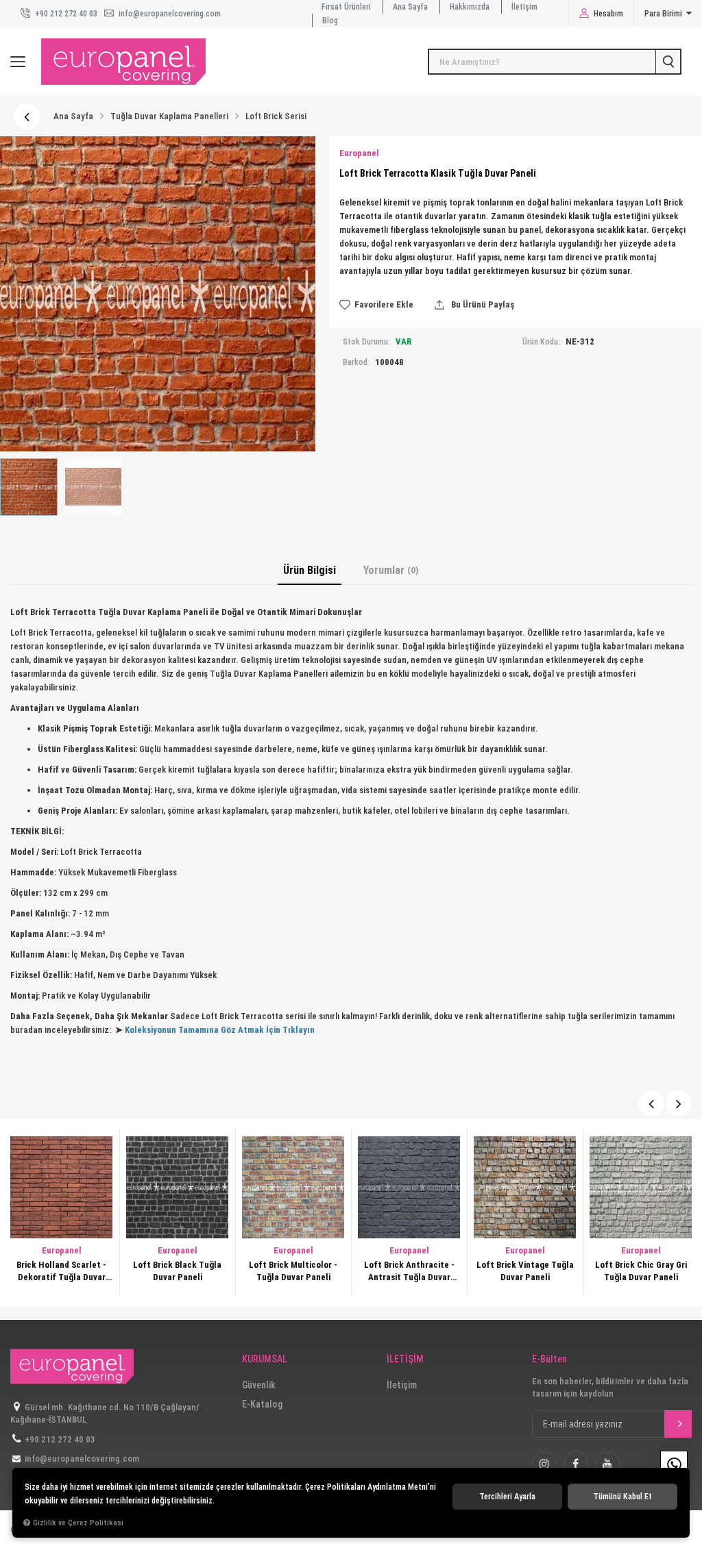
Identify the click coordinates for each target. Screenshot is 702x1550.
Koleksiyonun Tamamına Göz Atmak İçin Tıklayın (220, 1030)
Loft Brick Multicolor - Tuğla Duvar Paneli (177, 1271)
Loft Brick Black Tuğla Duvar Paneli (61, 1271)
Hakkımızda (469, 7)
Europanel (62, 1250)
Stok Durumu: (366, 342)
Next (679, 1103)
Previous (651, 1103)
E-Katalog (262, 1404)
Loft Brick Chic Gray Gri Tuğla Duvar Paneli (525, 1271)
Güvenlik (259, 1384)
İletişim (524, 7)
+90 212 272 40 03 (65, 13)
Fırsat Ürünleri (346, 7)
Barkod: (356, 362)
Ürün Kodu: (541, 342)
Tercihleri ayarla (507, 1496)
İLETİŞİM (405, 1359)
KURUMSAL (264, 1359)
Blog (330, 20)
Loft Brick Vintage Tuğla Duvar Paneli (409, 1271)
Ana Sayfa (410, 7)
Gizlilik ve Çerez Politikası (78, 1522)
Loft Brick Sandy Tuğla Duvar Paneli (641, 1271)
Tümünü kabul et (622, 1496)
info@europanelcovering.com (169, 13)
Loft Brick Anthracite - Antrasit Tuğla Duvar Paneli (293, 1272)
